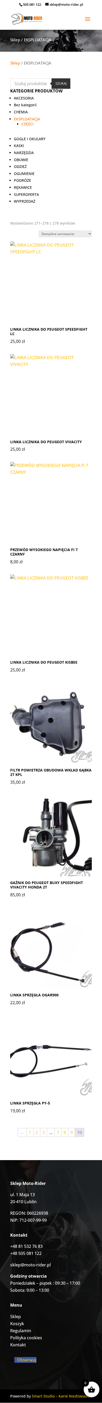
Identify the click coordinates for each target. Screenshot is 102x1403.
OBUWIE (21, 159)
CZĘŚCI (27, 123)
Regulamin (20, 1331)
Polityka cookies (26, 1338)
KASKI (19, 145)
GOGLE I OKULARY (30, 138)
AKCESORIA (24, 98)
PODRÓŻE (22, 180)
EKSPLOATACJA (27, 118)
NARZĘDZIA (24, 152)
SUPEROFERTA (26, 194)
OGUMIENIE (24, 173)
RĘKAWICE (23, 187)
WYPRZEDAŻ (24, 201)
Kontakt (18, 1345)
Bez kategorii (25, 104)
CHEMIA (21, 111)
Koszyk (17, 1323)
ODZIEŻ (20, 166)
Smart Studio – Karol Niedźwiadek (62, 1396)
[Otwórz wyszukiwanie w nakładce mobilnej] (40, 83)
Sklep (15, 39)
